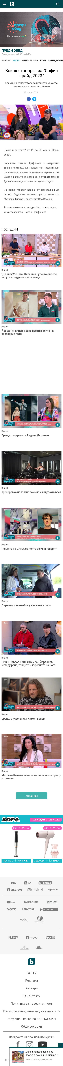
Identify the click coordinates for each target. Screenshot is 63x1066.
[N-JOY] (13, 1043)
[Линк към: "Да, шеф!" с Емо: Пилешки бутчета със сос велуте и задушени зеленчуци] (31, 261)
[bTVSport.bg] (48, 1015)
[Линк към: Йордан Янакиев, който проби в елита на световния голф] (31, 317)
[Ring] (52, 995)
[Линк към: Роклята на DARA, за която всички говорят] (31, 640)
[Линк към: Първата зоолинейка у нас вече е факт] (31, 697)
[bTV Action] (13, 995)
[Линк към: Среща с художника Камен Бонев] (31, 810)
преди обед (33, 207)
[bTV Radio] (31, 1043)
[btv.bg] (13, 988)
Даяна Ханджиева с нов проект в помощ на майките (42, 1053)
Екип (43, 60)
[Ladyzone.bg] (28, 1015)
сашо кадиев (49, 207)
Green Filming (30, 60)
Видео (16, 60)
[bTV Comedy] (27, 988)
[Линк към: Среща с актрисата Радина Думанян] (31, 421)
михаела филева (13, 212)
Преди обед (12, 51)
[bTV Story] (34, 995)
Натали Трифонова (35, 212)
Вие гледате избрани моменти (39, 1059)
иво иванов (19, 207)
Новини (6, 60)
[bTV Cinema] (45, 988)
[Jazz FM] (49, 1043)
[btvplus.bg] (10, 1007)
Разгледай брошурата (46, 925)
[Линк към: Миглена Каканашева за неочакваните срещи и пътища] (31, 867)
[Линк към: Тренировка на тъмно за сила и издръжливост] (31, 478)
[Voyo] (11, 1014)
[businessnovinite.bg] (51, 1007)
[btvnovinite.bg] (30, 1007)
